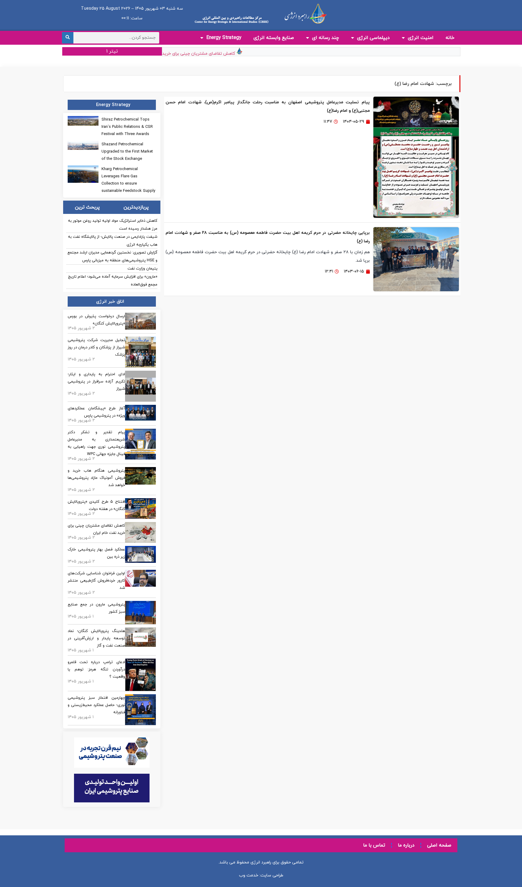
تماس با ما (374, 845)
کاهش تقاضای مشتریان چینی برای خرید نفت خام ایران (196, 53)
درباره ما (406, 845)
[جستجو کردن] (67, 38)
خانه (450, 37)
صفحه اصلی (439, 845)
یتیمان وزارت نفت (142, 268)
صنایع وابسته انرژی (273, 37)
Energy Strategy (223, 37)
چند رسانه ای (325, 37)
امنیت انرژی (420, 37)
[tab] (135, 207)
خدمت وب (248, 875)
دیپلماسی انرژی (373, 37)
